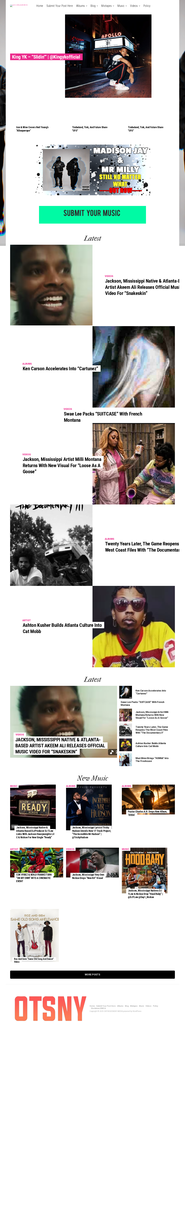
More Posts (92, 974)
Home (39, 6)
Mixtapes (106, 6)
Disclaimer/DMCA (93, 18)
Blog (93, 6)
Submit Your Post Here (60, 6)
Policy (146, 6)
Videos (134, 6)
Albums (80, 6)
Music (120, 6)
